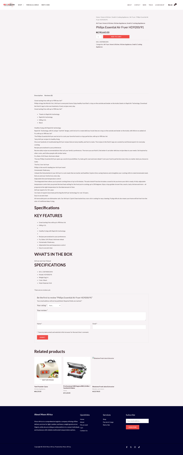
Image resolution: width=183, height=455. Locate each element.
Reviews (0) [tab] (49, 95)
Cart (81, 428)
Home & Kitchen (106, 17)
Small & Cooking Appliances (120, 17)
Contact (137, 5)
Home (98, 17)
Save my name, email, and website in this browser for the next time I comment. (64, 332)
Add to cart (116, 36)
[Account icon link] (179, 5)
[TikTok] (139, 447)
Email (95, 323)
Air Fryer (132, 17)
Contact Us (83, 430)
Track (151, 5)
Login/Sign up (159, 5)
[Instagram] (135, 447)
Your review (42, 310)
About (129, 5)
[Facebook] (127, 447)
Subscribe (133, 427)
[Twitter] (131, 447)
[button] (23, 5)
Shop (20, 5)
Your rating (42, 305)
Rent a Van (46, 5)
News (144, 5)
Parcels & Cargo (32, 5)
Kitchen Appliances (120, 23)
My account (84, 425)
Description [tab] (38, 95)
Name (39, 323)
